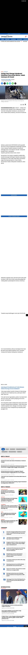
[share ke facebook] (2, 84)
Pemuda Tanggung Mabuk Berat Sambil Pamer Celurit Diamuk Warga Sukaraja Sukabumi (16, 533)
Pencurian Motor (12, 451)
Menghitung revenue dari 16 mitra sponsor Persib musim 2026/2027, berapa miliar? (14, 555)
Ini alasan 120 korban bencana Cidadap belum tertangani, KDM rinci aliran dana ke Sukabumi (16, 549)
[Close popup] (27, 315)
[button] (21, 104)
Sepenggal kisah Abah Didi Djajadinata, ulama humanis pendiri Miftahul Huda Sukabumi (16, 580)
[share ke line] (13, 84)
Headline (7, 39)
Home (2, 39)
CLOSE (25, 626)
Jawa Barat (12, 449)
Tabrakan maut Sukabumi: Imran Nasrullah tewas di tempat (14, 538)
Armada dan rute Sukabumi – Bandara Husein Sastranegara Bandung (8, 492)
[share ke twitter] (5, 84)
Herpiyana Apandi (5, 79)
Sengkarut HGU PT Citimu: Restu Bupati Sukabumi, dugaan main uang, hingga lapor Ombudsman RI (16, 543)
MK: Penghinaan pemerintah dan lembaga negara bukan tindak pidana (8, 514)
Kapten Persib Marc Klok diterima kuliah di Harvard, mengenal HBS (16, 569)
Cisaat (7, 449)
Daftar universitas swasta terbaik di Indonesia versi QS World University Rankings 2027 (9, 507)
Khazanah (19, 39)
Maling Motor (4, 451)
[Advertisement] (14, 17)
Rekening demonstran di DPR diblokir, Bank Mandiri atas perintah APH (15, 565)
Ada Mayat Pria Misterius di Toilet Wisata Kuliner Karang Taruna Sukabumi (12, 387)
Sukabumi (13, 39)
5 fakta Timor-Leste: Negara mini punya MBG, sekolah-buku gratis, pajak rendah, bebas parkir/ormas (13, 617)
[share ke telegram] (10, 84)
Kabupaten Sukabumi (21, 449)
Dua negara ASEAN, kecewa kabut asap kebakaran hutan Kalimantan (11, 611)
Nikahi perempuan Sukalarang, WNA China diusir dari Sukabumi (9, 521)
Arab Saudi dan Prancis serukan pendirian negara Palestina (12, 605)
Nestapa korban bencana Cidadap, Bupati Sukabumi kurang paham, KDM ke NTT (15, 574)
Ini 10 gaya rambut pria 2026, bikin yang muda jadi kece (16, 560)
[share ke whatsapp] (7, 84)
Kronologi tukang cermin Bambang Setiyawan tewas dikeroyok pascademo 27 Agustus (9, 499)
